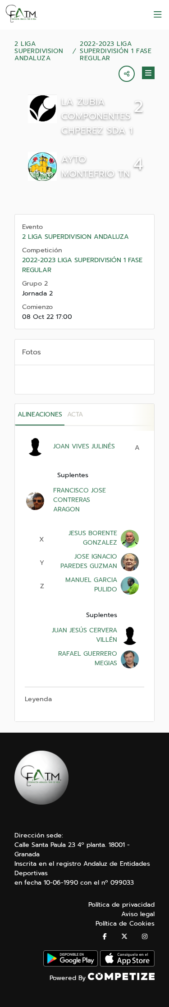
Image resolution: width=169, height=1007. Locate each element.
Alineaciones (40, 414)
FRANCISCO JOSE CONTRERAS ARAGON (79, 500)
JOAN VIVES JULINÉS (84, 446)
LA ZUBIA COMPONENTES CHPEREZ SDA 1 (97, 116)
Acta (75, 414)
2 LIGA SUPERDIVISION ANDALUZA (39, 51)
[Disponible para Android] (70, 964)
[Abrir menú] (157, 15)
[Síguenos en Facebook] (105, 936)
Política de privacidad (121, 904)
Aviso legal (138, 914)
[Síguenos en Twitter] (124, 936)
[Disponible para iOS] (127, 964)
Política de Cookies (125, 923)
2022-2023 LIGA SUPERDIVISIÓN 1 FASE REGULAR (115, 51)
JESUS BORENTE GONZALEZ (93, 537)
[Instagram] (144, 936)
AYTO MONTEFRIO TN (95, 166)
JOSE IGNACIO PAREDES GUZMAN (88, 561)
